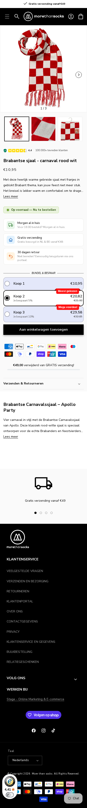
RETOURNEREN (18, 591)
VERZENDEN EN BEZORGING (27, 581)
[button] (81, 16)
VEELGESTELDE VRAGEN (25, 571)
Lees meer (10, 196)
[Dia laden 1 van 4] (35, 513)
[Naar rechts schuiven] (59, 513)
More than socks (42, 773)
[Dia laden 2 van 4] (41, 513)
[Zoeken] (17, 16)
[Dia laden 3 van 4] (46, 513)
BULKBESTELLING (19, 652)
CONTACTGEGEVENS (22, 621)
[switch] (10, 794)
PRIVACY (13, 632)
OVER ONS (15, 611)
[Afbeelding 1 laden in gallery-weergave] (16, 129)
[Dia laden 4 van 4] (51, 513)
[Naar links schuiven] (78, 74)
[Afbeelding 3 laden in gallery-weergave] (70, 129)
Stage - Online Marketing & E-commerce (35, 699)
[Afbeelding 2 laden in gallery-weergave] (43, 129)
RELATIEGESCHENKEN (23, 662)
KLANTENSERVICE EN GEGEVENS (31, 642)
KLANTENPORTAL (20, 601)
